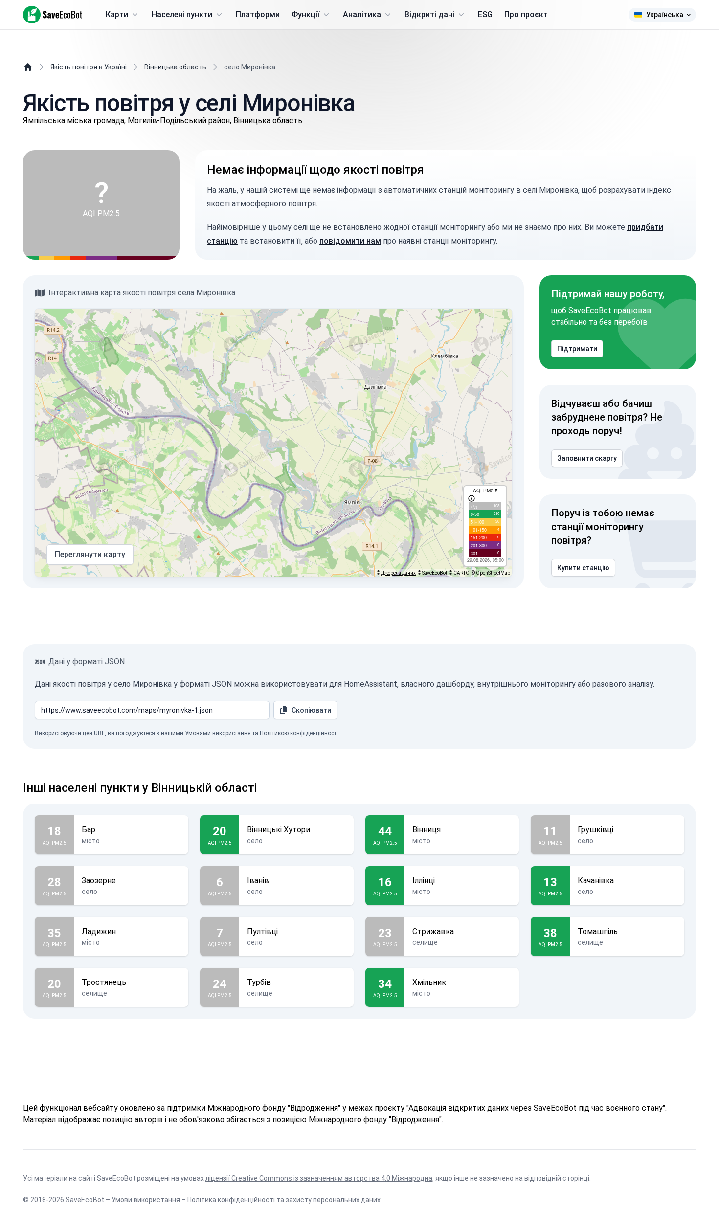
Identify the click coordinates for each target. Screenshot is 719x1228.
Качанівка (596, 880)
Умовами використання (218, 733)
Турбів (259, 982)
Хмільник (429, 982)
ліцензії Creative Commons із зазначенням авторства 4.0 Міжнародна (318, 1178)
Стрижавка (433, 931)
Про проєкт (526, 14)
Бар (88, 829)
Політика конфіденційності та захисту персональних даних (284, 1200)
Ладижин (99, 931)
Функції (305, 14)
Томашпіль (598, 931)
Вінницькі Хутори (278, 829)
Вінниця (426, 829)
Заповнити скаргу (587, 458)
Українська (664, 15)
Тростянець (104, 982)
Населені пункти (182, 14)
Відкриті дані (429, 14)
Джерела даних (398, 573)
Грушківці (595, 829)
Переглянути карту (90, 554)
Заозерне (99, 880)
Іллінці (423, 880)
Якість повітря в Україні (88, 67)
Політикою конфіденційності (299, 733)
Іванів (258, 880)
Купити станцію (583, 568)
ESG (485, 14)
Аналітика (362, 14)
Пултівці (262, 931)
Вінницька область (175, 67)
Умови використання (146, 1200)
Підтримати (577, 349)
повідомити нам (350, 241)
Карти (117, 14)
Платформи (258, 14)
